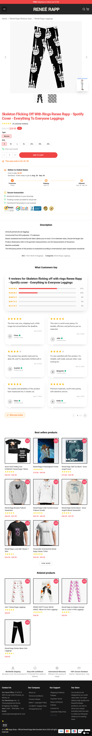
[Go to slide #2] (52, 98)
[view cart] (87, 9)
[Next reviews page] (85, 415)
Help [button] (87, 733)
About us (32, 692)
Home (4, 19)
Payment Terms (56, 699)
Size (3, 140)
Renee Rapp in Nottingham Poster (45, 467)
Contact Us (54, 708)
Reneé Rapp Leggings (43, 19)
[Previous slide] (5, 57)
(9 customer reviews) (20, 124)
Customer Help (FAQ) (58, 712)
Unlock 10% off (5, 725)
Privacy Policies (34, 699)
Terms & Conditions (36, 696)
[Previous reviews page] (73, 415)
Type (4, 132)
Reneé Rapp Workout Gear (21, 19)
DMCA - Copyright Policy (38, 703)
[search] (83, 9)
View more (46, 563)
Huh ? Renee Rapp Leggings (15, 607)
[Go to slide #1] (40, 98)
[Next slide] (86, 57)
